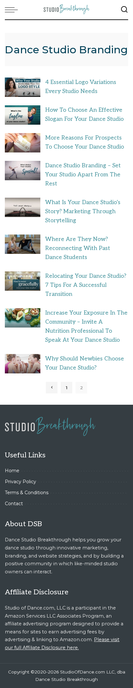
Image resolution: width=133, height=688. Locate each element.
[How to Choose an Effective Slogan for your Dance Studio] (22, 114)
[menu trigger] (13, 9)
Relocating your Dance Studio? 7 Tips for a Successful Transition (85, 285)
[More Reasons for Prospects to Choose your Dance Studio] (22, 142)
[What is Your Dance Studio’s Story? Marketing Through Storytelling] (22, 207)
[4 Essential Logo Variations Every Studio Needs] (22, 87)
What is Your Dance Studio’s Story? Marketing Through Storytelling (82, 211)
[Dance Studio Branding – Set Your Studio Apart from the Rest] (22, 170)
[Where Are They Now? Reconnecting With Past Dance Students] (22, 244)
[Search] (124, 9)
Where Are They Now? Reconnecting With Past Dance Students (77, 248)
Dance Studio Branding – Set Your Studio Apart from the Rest (83, 174)
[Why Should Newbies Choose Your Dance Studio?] (22, 363)
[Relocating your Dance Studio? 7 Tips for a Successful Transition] (22, 280)
